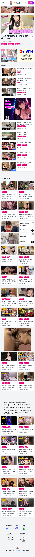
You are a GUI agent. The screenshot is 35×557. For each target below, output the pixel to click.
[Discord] (17, 528)
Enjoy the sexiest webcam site (24, 224)
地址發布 (22, 541)
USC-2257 (10, 537)
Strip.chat (22, 229)
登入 (31, 3)
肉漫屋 (22, 539)
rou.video (18, 550)
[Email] (26, 528)
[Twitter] (8, 528)
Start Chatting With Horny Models (25, 235)
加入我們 (22, 537)
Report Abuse (11, 539)
